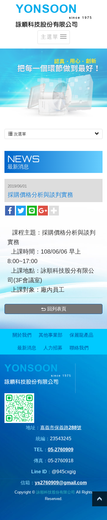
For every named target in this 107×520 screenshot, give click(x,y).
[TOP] (99, 498)
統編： (43, 438)
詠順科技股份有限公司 (54, 15)
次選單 (19, 134)
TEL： (41, 449)
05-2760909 (60, 449)
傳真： (41, 460)
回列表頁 (56, 308)
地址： (33, 427)
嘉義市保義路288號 (60, 427)
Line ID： (41, 471)
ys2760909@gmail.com (61, 482)
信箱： (28, 482)
